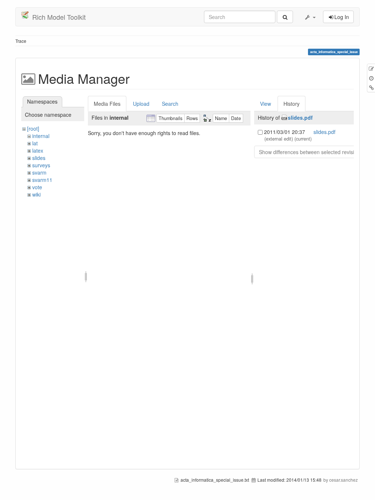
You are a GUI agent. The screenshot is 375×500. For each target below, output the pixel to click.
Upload (141, 103)
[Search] (285, 17)
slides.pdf (300, 117)
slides (38, 157)
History (291, 103)
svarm (39, 172)
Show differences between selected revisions (311, 152)
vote (37, 187)
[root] (33, 128)
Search (170, 103)
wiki (36, 194)
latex (37, 150)
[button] (309, 17)
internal (40, 135)
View (265, 103)
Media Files (107, 103)
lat (35, 143)
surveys (41, 165)
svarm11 (42, 179)
